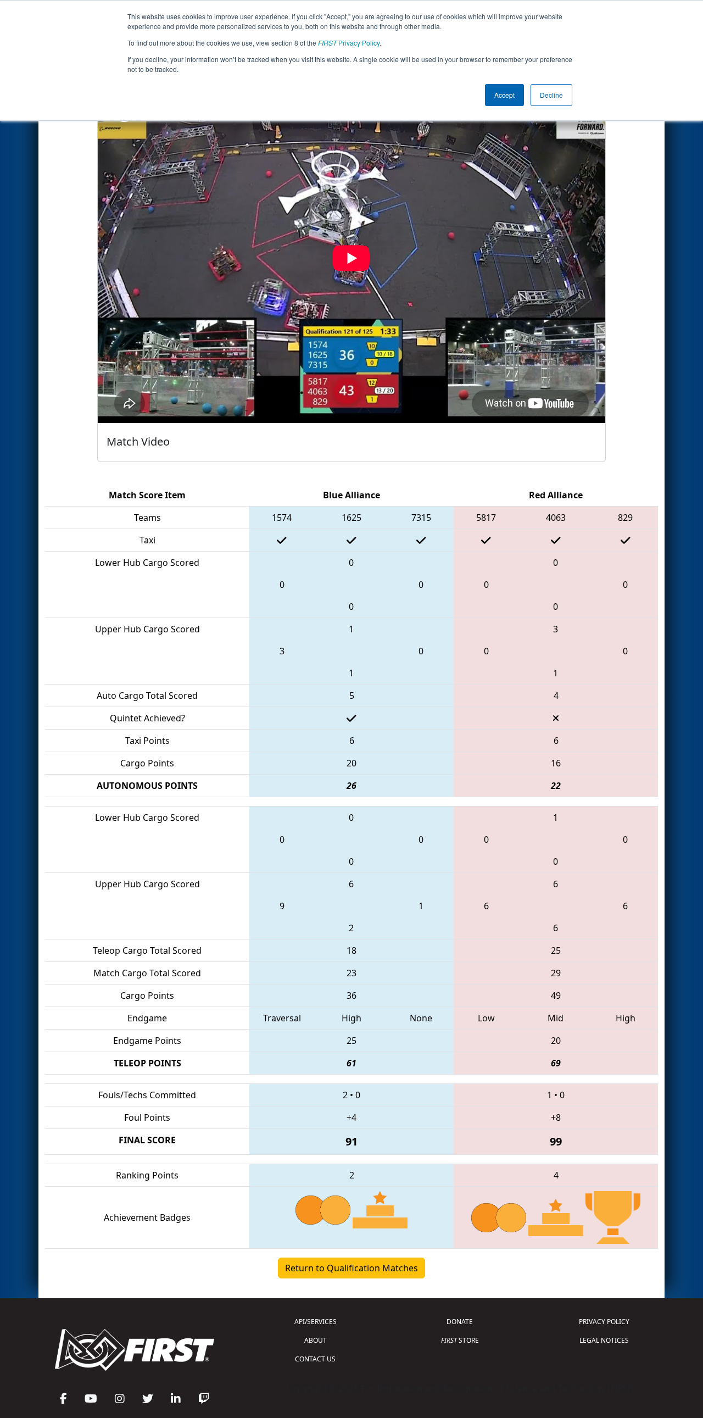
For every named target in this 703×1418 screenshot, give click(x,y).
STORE (460, 1340)
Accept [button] (504, 94)
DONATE (460, 1321)
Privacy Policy (349, 42)
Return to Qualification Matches (351, 1268)
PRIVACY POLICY (604, 1321)
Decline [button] (551, 94)
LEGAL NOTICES (604, 1340)
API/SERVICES (315, 1321)
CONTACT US (315, 1359)
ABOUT (315, 1340)
